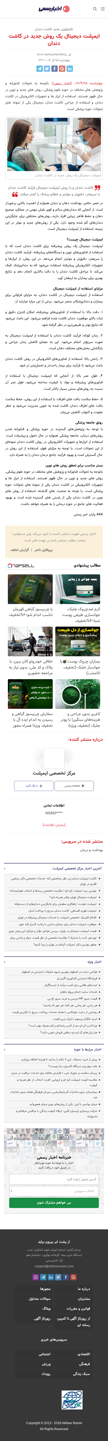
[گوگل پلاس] (73, 1277)
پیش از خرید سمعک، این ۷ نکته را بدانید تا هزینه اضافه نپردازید (59, 1059)
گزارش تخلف (20, 550)
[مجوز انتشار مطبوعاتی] (72, 1401)
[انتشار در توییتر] (47, 69)
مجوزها (45, 1289)
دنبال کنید (32, 785)
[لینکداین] (51, 1277)
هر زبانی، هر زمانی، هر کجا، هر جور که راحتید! (70, 1005)
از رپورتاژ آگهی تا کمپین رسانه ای (73, 1322)
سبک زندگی (81, 1374)
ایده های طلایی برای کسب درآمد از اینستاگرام (71, 985)
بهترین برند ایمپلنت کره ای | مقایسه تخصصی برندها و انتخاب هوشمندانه (53, 890)
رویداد (46, 1374)
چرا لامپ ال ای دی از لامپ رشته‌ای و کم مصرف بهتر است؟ (62, 1025)
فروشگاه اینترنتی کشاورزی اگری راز (77, 978)
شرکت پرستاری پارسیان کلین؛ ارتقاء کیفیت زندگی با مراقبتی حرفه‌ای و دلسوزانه (56, 1114)
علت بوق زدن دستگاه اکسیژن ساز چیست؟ (72, 1066)
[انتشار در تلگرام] (39, 69)
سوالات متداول (40, 1299)
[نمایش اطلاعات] (54, 825)
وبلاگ (46, 1309)
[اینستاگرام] (36, 1277)
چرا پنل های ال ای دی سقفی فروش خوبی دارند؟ (68, 1032)
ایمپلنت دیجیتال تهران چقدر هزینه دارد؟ (72, 897)
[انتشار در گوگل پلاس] (62, 69)
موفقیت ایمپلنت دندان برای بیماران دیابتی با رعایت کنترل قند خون (57, 924)
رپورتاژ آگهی (42, 1319)
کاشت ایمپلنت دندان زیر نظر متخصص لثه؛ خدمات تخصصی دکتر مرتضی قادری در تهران (53, 881)
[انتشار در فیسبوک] (54, 69)
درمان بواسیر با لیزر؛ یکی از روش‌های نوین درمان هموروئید (63, 1104)
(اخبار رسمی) (62, 83)
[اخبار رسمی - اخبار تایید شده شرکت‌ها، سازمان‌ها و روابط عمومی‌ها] (54, 9)
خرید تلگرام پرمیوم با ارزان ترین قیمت (75, 1019)
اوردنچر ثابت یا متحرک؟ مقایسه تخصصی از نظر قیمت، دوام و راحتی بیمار (53, 938)
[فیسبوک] (66, 1277)
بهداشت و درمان (91, 850)
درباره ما (84, 1289)
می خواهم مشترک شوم (54, 1203)
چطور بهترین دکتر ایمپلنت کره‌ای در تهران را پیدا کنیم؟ (64, 944)
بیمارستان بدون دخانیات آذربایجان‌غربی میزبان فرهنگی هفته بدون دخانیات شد (53, 1095)
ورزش (46, 1364)
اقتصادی (84, 1354)
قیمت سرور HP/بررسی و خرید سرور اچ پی (72, 998)
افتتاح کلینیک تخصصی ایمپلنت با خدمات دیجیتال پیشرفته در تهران (57, 917)
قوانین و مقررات (78, 1309)
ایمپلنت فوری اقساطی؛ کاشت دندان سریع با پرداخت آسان (62, 910)
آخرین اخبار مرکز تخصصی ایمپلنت (76, 869)
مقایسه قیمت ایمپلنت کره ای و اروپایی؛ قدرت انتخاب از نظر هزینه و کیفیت (57, 1082)
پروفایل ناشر (42, 550)
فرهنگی (84, 1364)
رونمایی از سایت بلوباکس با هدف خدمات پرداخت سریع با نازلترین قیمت (54, 1012)
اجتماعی (45, 1354)
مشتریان (84, 1299)
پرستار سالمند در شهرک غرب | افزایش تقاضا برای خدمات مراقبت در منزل (54, 1073)
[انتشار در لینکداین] (70, 69)
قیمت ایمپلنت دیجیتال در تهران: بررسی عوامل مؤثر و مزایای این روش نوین (52, 931)
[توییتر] (58, 1277)
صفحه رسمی (72, 785)
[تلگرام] (43, 1277)
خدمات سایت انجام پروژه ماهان (78, 992)
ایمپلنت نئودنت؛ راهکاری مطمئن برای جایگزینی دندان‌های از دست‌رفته (55, 904)
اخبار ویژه (94, 962)
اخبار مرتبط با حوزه (87, 1050)
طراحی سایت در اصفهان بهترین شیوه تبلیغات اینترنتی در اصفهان (59, 972)
